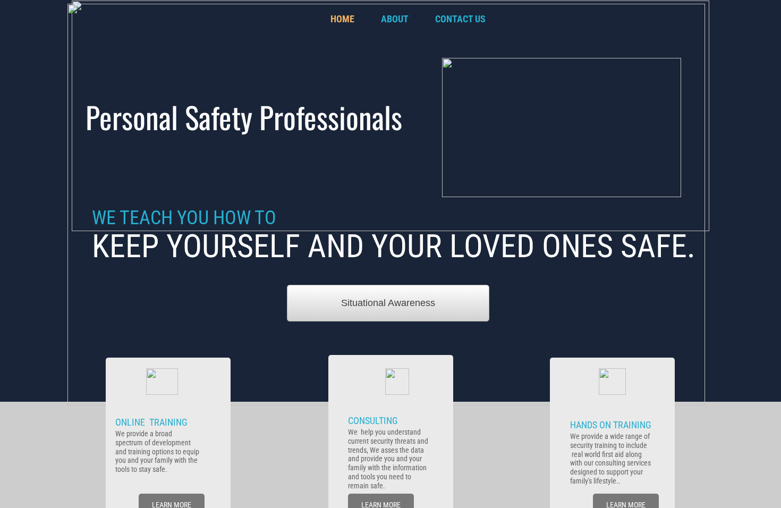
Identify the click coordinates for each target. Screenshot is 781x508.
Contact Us (460, 18)
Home (342, 18)
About (395, 18)
